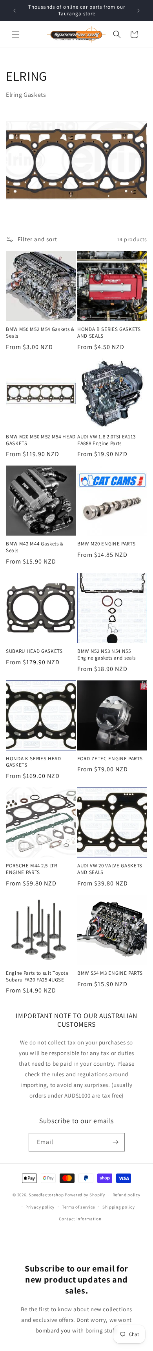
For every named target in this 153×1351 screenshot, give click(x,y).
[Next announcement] (138, 10)
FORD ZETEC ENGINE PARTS (109, 759)
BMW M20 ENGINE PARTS (106, 544)
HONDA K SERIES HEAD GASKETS (33, 762)
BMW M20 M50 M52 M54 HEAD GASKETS (41, 440)
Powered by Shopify (85, 1195)
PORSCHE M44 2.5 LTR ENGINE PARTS (31, 869)
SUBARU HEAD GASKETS (34, 651)
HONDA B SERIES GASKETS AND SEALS (109, 332)
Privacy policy (40, 1207)
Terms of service (78, 1207)
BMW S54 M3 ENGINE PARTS (109, 973)
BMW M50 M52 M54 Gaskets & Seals (40, 332)
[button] (15, 34)
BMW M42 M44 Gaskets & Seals (35, 547)
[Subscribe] (115, 1142)
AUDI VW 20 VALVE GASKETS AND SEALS (109, 869)
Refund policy (126, 1195)
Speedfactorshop (46, 1195)
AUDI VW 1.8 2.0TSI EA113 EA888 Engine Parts (106, 440)
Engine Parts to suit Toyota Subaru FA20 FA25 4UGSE (37, 976)
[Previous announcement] (14, 10)
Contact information (80, 1219)
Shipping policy (118, 1207)
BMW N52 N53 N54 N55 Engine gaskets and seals (106, 654)
